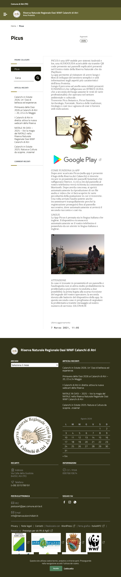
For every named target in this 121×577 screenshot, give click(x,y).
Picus (16, 69)
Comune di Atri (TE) (19, 3)
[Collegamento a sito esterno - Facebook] (64, 502)
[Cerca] (38, 78)
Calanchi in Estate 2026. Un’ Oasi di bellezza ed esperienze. (25, 99)
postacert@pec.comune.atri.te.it (26, 506)
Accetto (56, 568)
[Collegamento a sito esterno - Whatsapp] (75, 502)
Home (13, 26)
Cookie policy (69, 568)
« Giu (65, 456)
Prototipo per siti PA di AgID (36, 530)
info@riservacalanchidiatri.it (24, 515)
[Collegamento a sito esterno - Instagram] (69, 502)
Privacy (14, 526)
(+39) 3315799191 (20, 485)
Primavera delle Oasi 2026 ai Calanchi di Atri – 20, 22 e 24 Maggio (25, 109)
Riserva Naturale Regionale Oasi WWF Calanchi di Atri (58, 349)
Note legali (26, 526)
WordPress (66, 526)
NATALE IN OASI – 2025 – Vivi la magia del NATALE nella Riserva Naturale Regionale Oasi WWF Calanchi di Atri (24, 135)
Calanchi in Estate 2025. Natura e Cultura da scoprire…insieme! (25, 149)
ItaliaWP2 (96, 526)
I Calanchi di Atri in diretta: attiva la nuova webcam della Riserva (25, 120)
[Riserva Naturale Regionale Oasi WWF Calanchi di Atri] (16, 14)
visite (83, 40)
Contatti (39, 526)
